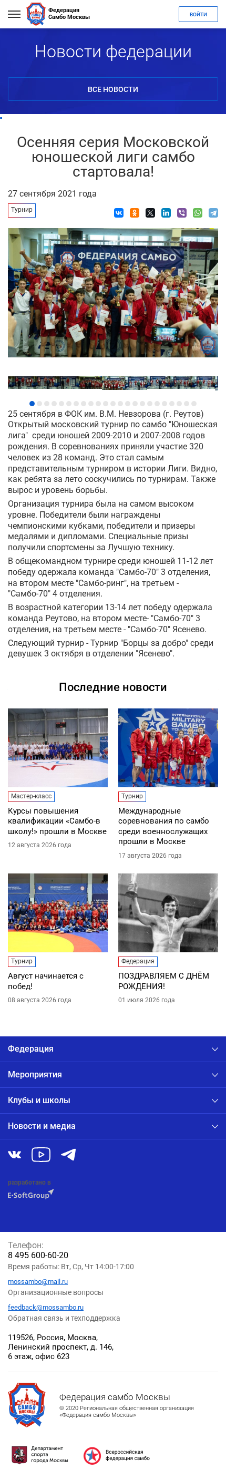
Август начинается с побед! (46, 981)
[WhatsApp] (197, 213)
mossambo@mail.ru (38, 1281)
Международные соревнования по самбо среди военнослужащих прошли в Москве (163, 826)
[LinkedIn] (166, 213)
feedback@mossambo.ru (46, 1307)
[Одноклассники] (134, 213)
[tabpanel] (113, 380)
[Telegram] (213, 213)
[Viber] (182, 213)
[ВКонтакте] (119, 213)
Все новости (113, 89)
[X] (150, 213)
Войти (198, 14)
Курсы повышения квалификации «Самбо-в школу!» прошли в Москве (57, 821)
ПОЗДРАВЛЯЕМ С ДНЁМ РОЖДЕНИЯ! (163, 981)
